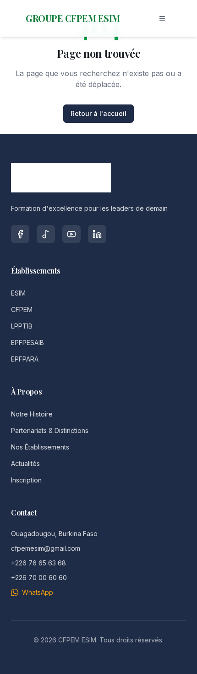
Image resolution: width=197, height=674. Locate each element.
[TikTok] (46, 234)
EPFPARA (24, 359)
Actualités (25, 463)
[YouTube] (71, 234)
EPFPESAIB (27, 342)
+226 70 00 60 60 (39, 577)
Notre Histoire (32, 414)
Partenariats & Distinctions (49, 430)
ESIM (18, 293)
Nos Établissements (40, 447)
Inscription (26, 480)
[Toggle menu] (162, 18)
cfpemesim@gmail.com (45, 548)
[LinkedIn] (97, 234)
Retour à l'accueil (98, 113)
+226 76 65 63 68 (38, 563)
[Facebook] (20, 234)
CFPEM (22, 309)
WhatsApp (37, 592)
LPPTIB (22, 326)
